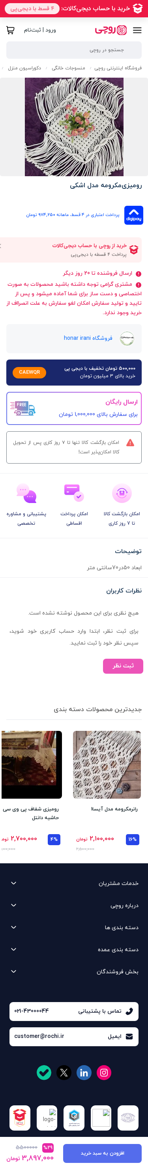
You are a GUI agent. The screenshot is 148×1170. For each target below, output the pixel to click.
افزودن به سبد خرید (102, 1153)
